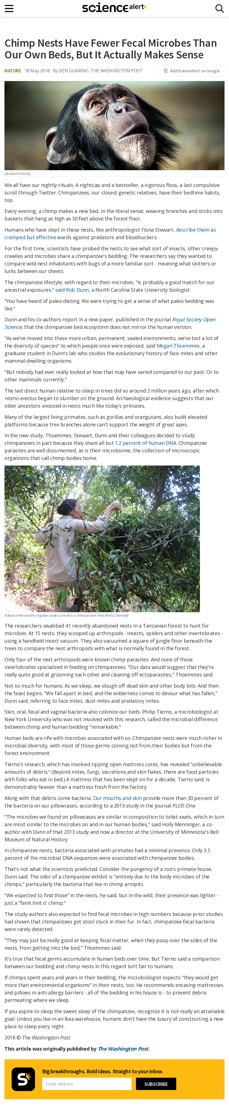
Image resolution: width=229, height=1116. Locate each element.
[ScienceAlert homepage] (114, 8)
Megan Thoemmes (178, 345)
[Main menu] (9, 8)
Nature (12, 70)
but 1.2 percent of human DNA (141, 443)
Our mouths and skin (117, 798)
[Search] (220, 8)
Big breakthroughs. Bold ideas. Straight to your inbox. (102, 1071)
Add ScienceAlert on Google (195, 70)
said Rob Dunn (72, 289)
